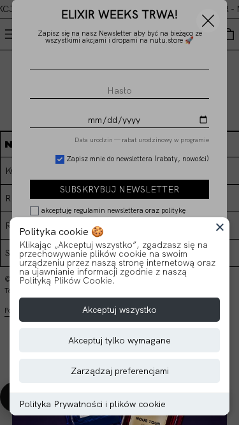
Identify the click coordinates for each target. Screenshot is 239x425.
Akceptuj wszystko (119, 309)
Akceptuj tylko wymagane (119, 340)
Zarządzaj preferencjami (120, 371)
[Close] (219, 226)
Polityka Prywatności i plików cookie (92, 404)
